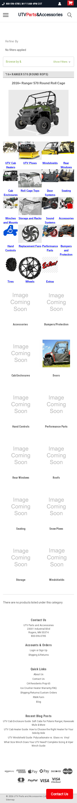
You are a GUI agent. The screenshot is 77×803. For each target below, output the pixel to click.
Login (33, 650)
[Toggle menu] (5, 15)
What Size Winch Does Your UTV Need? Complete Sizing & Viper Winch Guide (38, 744)
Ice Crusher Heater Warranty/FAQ (38, 688)
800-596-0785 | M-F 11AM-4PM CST (24, 3)
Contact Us (38, 679)
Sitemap (10, 799)
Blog (38, 701)
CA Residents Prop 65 (38, 683)
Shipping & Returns (38, 655)
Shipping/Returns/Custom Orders (38, 692)
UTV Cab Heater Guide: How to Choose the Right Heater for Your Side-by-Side (38, 731)
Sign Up (43, 650)
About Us (38, 674)
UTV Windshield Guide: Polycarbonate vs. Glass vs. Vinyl (38, 737)
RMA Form (38, 697)
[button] (38, 62)
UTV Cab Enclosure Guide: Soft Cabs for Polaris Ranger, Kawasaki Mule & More (38, 723)
